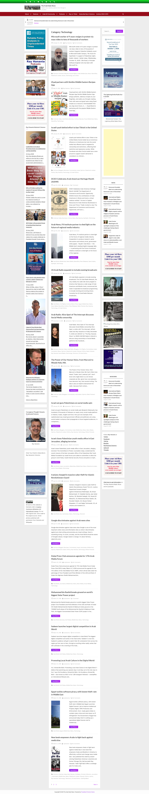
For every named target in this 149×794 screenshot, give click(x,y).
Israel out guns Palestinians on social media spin (71, 403)
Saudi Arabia (92, 261)
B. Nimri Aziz (66, 366)
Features (35, 14)
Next (95, 784)
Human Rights (73, 73)
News (89, 73)
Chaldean (77, 774)
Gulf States (68, 619)
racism (63, 75)
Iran (61, 514)
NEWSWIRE (113, 376)
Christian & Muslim (64, 73)
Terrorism (75, 353)
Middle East (84, 73)
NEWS (113, 183)
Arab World (65, 119)
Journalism (54, 351)
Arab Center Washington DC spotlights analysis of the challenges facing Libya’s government (111, 226)
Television (68, 778)
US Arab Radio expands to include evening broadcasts (74, 270)
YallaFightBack (85, 778)
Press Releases (84, 261)
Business (71, 119)
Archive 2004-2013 (102, 14)
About (27, 14)
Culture (76, 119)
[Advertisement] (113, 152)
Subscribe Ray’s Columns (87, 14)
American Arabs (57, 119)
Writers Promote (89, 432)
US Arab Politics (74, 172)
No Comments (78, 43)
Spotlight (85, 218)
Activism (55, 73)
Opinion (82, 170)
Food (85, 119)
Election (36, 23)
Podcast (79, 351)
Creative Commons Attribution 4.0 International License (33, 509)
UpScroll (106, 448)
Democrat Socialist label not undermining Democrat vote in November (54, 21)
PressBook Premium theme (88, 792)
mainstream (78, 394)
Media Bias (73, 466)
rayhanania (68, 133)
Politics (53, 172)
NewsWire (94, 73)
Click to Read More (31, 400)
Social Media (62, 353)
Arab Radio (56, 304)
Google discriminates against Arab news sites (70, 520)
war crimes (76, 75)
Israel (79, 73)
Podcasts (62, 14)
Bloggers (61, 170)
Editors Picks (74, 304)
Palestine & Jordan (56, 75)
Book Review (71, 774)
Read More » (74, 70)
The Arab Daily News (48, 6)
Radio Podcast (81, 306)
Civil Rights (63, 304)
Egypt (80, 304)
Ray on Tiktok (73, 14)
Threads (106, 450)
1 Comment (75, 185)
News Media (70, 261)
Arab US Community (49, 14)
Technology (69, 75)
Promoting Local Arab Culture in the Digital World (72, 660)
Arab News (56, 430)
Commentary (72, 170)
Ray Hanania (68, 43)
